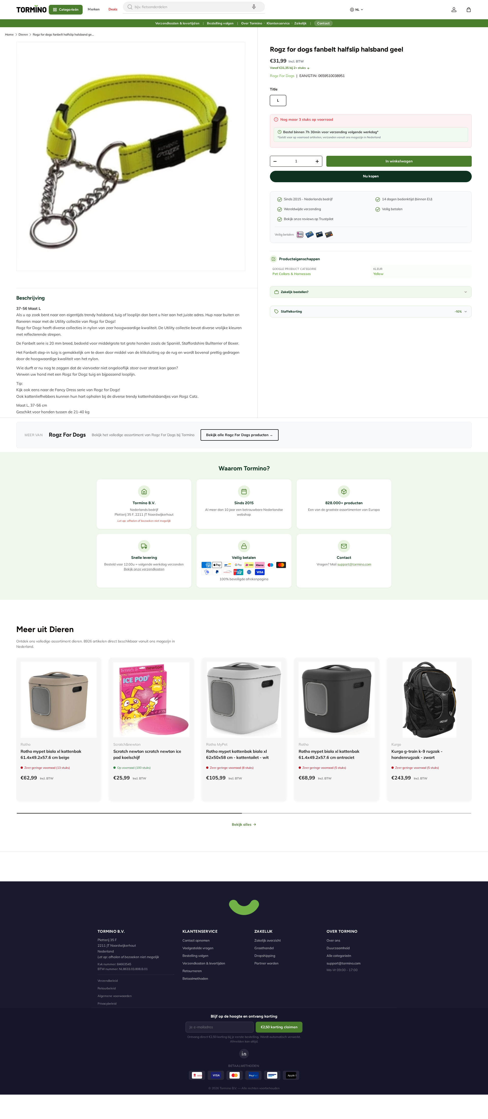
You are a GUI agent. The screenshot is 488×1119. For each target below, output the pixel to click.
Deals (113, 9)
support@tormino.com (354, 564)
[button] (468, 9)
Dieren (23, 34)
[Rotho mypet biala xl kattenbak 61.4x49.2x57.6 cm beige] (59, 700)
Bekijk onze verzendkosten (144, 569)
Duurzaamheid (338, 948)
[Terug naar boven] (244, 907)
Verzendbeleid (108, 981)
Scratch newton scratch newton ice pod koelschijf (147, 754)
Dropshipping (264, 956)
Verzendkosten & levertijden (177, 23)
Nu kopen (371, 176)
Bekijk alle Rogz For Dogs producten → (239, 435)
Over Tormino (251, 23)
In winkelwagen (399, 161)
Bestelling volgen (220, 23)
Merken (94, 9)
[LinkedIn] (244, 1054)
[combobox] (194, 7)
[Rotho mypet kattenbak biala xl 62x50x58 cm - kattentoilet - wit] (244, 700)
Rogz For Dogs (282, 75)
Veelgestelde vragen (198, 948)
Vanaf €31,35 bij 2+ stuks (288, 68)
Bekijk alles (241, 824)
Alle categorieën (339, 956)
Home (9, 34)
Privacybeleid (107, 1003)
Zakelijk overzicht (267, 940)
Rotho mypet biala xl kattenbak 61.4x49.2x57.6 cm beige (51, 754)
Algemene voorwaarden (115, 996)
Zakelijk (300, 23)
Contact (323, 23)
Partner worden (266, 963)
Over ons (333, 940)
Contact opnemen (196, 940)
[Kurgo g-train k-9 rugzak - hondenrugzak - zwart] (429, 700)
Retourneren (192, 971)
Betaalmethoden (195, 978)
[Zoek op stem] (254, 6)
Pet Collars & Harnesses (291, 274)
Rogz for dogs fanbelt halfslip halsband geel (63, 34)
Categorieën (69, 9)
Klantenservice (278, 23)
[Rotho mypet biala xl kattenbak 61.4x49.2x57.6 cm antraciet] (337, 700)
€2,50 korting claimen (279, 1027)
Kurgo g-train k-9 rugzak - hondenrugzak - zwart (417, 754)
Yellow (378, 274)
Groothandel (264, 948)
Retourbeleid (107, 988)
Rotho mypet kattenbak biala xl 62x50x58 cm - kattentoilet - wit (237, 754)
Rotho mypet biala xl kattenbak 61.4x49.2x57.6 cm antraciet (329, 754)
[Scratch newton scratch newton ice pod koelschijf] (151, 700)
